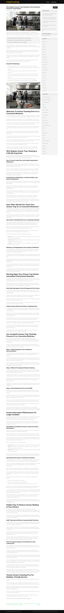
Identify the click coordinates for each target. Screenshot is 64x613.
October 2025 (44, 67)
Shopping (43, 145)
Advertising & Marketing (46, 97)
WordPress (55, 611)
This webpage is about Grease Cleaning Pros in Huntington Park (19, 40)
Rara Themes (45, 611)
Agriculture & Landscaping (46, 99)
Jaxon (15, 10)
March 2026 (44, 54)
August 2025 (44, 72)
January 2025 (44, 90)
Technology (44, 148)
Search (42, 5)
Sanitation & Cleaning (45, 140)
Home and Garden (45, 122)
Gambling (43, 117)
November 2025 (45, 64)
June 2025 (44, 77)
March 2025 (44, 85)
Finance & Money (45, 112)
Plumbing (43, 135)
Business (43, 104)
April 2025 (44, 82)
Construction (44, 107)
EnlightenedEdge (12, 2)
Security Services (45, 143)
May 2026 (44, 49)
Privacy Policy (53, 2)
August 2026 (44, 41)
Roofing (43, 138)
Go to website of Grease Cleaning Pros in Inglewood (17, 42)
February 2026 (44, 57)
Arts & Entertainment (45, 102)
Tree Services (44, 153)
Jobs (43, 130)
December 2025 (44, 62)
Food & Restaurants (45, 115)
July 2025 (43, 75)
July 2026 (43, 44)
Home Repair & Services (46, 125)
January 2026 (44, 59)
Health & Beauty (45, 120)
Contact (47, 2)
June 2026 (44, 46)
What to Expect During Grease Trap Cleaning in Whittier (20, 598)
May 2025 (43, 80)
